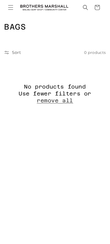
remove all (55, 100)
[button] (11, 7)
